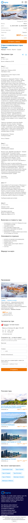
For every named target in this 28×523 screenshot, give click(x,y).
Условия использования (7, 513)
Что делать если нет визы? (8, 510)
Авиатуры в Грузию (19, 477)
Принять (14, 521)
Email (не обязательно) (7, 354)
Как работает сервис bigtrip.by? (9, 505)
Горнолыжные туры (7, 469)
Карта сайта (4, 515)
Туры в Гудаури (6, 473)
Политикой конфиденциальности (18, 519)
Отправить (14, 369)
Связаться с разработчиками (8, 512)
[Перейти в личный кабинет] (22, 2)
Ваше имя (3, 343)
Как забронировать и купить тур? (9, 506)
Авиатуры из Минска (7, 480)
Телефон (3, 349)
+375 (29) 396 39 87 (7, 334)
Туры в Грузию (19, 469)
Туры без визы (17, 473)
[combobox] (3, 351)
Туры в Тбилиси (6, 477)
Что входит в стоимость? (7, 508)
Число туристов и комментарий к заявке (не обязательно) (12, 361)
